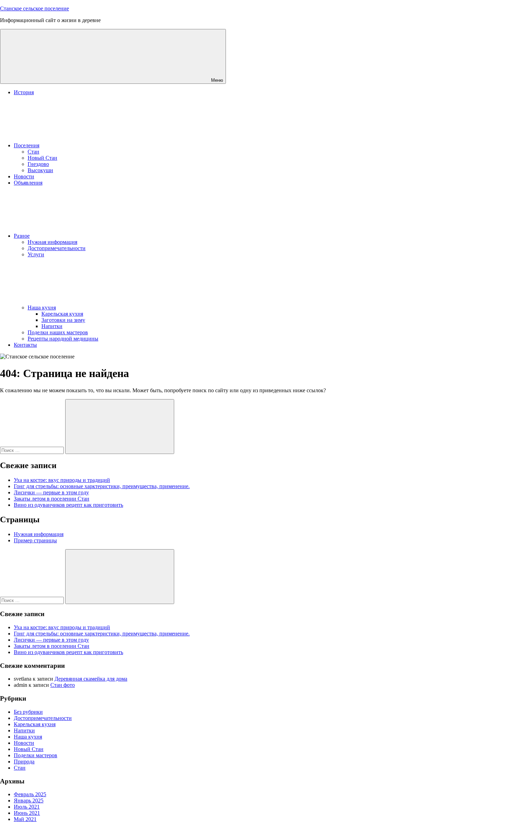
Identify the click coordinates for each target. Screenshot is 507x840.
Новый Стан (42, 158)
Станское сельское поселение (34, 8)
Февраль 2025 (30, 794)
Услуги (36, 254)
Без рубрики (28, 712)
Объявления (28, 183)
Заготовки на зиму (63, 320)
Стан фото (62, 685)
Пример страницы (35, 540)
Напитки (51, 326)
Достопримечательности (57, 248)
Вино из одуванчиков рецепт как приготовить (68, 505)
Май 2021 (25, 819)
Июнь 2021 (27, 813)
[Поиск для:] (32, 450)
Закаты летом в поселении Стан (51, 499)
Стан (33, 152)
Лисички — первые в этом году (51, 492)
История (24, 92)
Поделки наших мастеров (58, 332)
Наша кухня (42, 307)
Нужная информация (52, 242)
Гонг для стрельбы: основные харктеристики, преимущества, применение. (102, 486)
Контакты (25, 345)
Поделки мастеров (35, 755)
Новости (24, 176)
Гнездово (38, 164)
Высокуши (40, 170)
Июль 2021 (27, 807)
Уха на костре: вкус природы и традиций (62, 480)
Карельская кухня (62, 314)
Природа (24, 761)
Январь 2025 (28, 800)
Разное (22, 236)
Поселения (26, 145)
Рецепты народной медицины (63, 339)
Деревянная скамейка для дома (90, 679)
